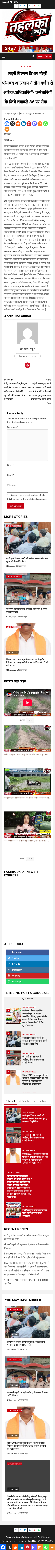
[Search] (33, 56)
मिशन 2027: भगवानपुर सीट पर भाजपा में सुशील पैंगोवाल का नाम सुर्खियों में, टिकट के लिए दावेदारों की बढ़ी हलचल (27, 662)
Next (30, 720)
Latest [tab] (11, 1101)
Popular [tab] (26, 1101)
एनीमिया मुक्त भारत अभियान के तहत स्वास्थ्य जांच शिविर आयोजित (34, 1213)
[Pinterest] (29, 123)
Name (11, 465)
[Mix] (40, 123)
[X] (12, 123)
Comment (12, 426)
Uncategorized (27, 66)
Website (11, 485)
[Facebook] (7, 123)
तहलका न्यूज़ (11, 113)
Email (10, 475)
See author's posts (27, 356)
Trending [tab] (41, 1101)
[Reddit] (18, 123)
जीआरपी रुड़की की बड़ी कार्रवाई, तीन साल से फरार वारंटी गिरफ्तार (33, 1059)
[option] (27, 1040)
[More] (7, 129)
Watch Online (44, 56)
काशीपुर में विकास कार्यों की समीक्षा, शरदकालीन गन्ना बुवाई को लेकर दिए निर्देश (34, 1040)
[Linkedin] (23, 123)
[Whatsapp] (45, 123)
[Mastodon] (34, 123)
